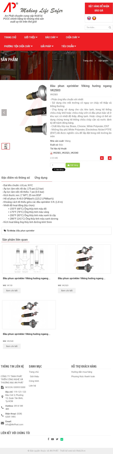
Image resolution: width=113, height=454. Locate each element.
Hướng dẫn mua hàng (81, 372)
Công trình (34, 381)
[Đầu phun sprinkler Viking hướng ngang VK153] (29, 259)
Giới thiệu (30, 37)
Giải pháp (46, 46)
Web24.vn (80, 450)
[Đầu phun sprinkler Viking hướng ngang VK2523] (84, 259)
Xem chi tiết (12, 290)
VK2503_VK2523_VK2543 (65, 153)
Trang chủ (10, 37)
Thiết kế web (66, 450)
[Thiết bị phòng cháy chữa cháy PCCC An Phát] (32, 7)
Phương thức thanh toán (83, 376)
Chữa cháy (72, 37)
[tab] (15, 177)
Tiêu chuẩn (67, 46)
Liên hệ (32, 385)
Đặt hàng (74, 165)
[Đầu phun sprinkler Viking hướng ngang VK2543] (29, 314)
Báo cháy (50, 37)
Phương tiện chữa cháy (17, 46)
